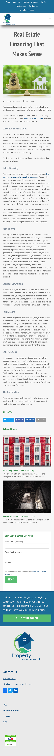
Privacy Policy (35, 571)
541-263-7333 (9, 678)
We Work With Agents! (12, 710)
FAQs (5, 705)
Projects (6, 716)
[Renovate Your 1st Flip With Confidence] (27, 496)
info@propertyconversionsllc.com (17, 684)
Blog (5, 721)
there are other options (33, 118)
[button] (50, 19)
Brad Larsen (30, 101)
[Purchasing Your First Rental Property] (27, 450)
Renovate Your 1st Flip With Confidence (19, 516)
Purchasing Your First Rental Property (18, 470)
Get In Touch (29, 618)
